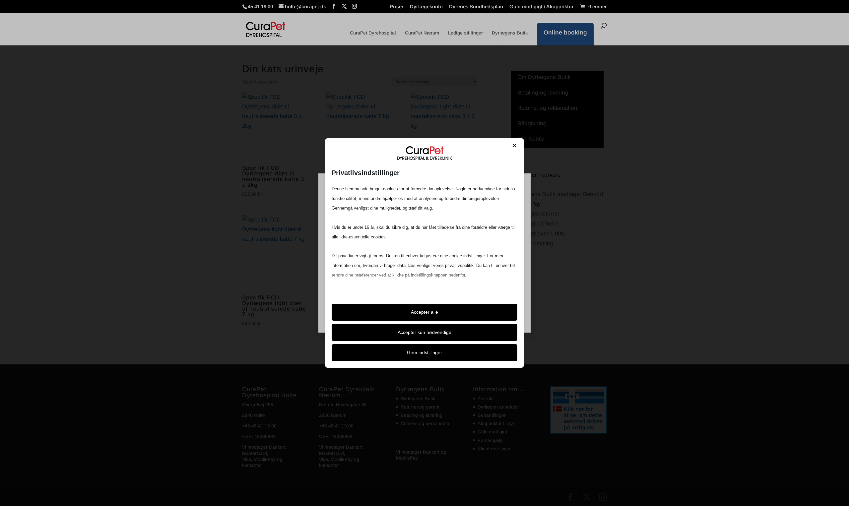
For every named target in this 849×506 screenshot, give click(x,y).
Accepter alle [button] (424, 312)
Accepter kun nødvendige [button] (424, 332)
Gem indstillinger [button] (424, 352)
